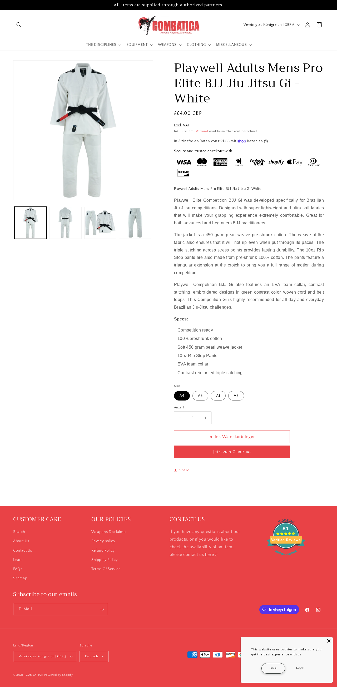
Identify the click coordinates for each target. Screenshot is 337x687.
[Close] (328, 641)
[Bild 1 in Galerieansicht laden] (30, 223)
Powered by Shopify (58, 674)
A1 (218, 396)
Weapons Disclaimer (109, 532)
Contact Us (22, 550)
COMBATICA (34, 674)
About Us (21, 541)
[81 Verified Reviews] (286, 558)
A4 (182, 396)
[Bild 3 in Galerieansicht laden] (100, 223)
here (209, 554)
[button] (19, 25)
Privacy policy (103, 541)
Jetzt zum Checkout (232, 451)
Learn (18, 560)
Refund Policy (103, 550)
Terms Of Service (106, 569)
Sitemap (20, 578)
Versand (202, 131)
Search (19, 532)
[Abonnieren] (102, 609)
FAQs (17, 569)
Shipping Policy (104, 560)
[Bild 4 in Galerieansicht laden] (135, 223)
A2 (236, 396)
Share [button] (184, 470)
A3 (200, 396)
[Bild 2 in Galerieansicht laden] (65, 223)
